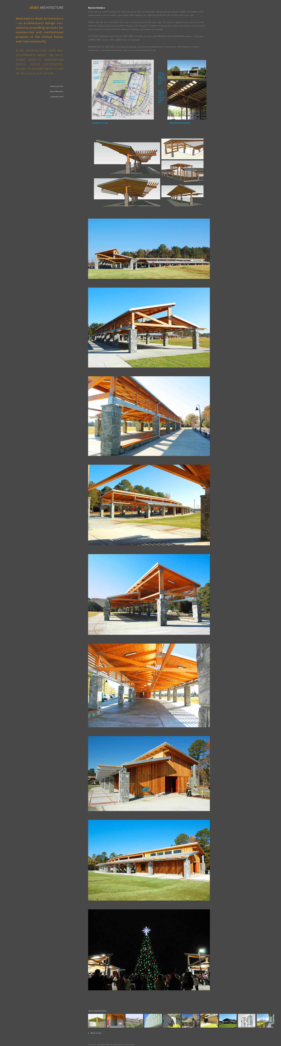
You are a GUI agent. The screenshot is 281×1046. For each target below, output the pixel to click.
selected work (56, 96)
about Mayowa (56, 91)
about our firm (56, 86)
